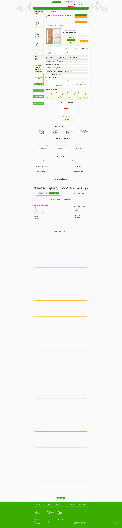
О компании (37, 8)
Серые (36, 61)
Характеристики (49, 52)
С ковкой (36, 24)
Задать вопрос (84, 41)
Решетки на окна (38, 69)
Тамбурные (37, 46)
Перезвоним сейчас (57, 2)
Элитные (36, 54)
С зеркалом (37, 22)
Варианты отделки (80, 14)
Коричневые (49, 523)
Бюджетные (37, 523)
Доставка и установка (55, 8)
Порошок (36, 15)
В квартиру (37, 38)
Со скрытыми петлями (39, 29)
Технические (37, 47)
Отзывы (76, 8)
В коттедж (36, 43)
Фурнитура (48, 53)
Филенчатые (37, 21)
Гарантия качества (47, 504)
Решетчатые (37, 33)
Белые (36, 58)
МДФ (36, 16)
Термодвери (49, 510)
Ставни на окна (38, 67)
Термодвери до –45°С (39, 11)
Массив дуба (37, 514)
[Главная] (45, 11)
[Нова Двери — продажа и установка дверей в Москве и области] (39, 3)
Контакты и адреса (82, 8)
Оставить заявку (54, 193)
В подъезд (36, 42)
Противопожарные (38, 32)
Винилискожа (37, 18)
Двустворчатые (50, 511)
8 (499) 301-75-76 (71, 1)
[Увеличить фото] (51, 94)
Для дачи (60, 512)
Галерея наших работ (81, 17)
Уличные (36, 45)
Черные (36, 59)
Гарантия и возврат (45, 8)
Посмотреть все (61, 498)
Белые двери (49, 11)
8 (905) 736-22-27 (71, 2)
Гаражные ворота (38, 65)
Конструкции (57, 52)
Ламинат (36, 17)
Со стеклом (37, 23)
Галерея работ (71, 504)
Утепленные (37, 34)
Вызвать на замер (38, 84)
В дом (36, 39)
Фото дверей (63, 8)
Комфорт (36, 53)
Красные (36, 60)
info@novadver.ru (71, 44)
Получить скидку (81, 21)
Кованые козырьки (38, 71)
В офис (36, 44)
